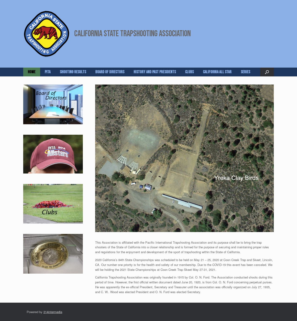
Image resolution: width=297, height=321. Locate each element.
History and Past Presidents (155, 71)
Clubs (189, 71)
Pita (48, 71)
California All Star (217, 71)
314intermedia (52, 310)
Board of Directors (109, 71)
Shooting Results (73, 71)
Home (32, 71)
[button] (267, 72)
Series (245, 71)
